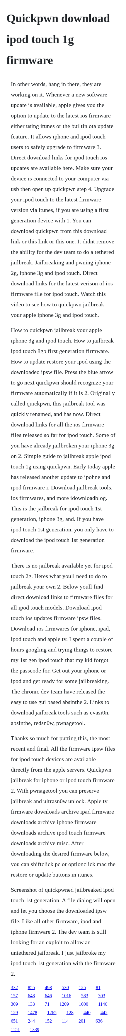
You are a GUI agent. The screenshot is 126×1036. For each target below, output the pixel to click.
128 (70, 1012)
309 (14, 1004)
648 (31, 995)
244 (31, 1021)
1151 (15, 1029)
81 (98, 987)
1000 (83, 1004)
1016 (66, 995)
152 (48, 1021)
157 (14, 995)
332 (14, 987)
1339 (34, 1029)
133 (31, 1004)
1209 (64, 1004)
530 (65, 987)
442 (104, 1012)
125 (82, 987)
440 (87, 1012)
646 (48, 995)
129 (14, 1012)
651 (14, 1021)
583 (84, 995)
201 (82, 1021)
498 (48, 987)
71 (47, 1004)
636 (99, 1021)
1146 (102, 1004)
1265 (52, 1012)
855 (31, 987)
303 (101, 995)
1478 (32, 1012)
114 (65, 1021)
